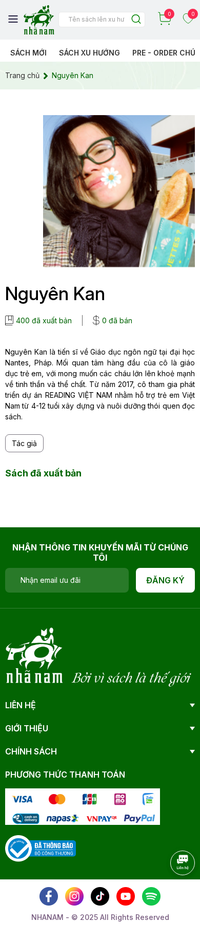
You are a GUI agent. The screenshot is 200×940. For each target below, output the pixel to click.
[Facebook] (48, 896)
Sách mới (28, 52)
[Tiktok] (100, 896)
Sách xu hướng (89, 52)
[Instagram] (74, 896)
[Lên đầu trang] (171, 891)
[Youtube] (125, 896)
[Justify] (136, 20)
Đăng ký (165, 580)
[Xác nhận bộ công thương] (40, 847)
